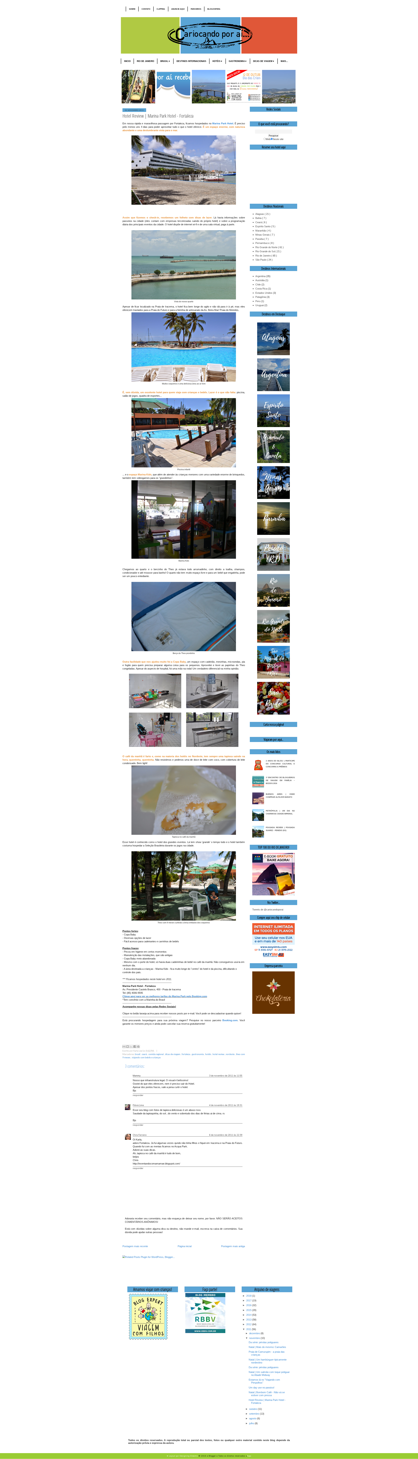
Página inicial (185, 1246)
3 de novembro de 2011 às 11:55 (225, 1075)
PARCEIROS (196, 9)
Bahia (258, 218)
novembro (255, 1338)
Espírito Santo (263, 226)
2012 (249, 1324)
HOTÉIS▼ (217, 61)
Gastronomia (198, 1054)
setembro (254, 1413)
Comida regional (156, 1054)
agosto (253, 1418)
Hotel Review (219, 1054)
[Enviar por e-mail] (124, 1046)
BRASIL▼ (165, 61)
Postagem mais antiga (233, 1246)
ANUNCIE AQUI (178, 9)
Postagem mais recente (135, 1246)
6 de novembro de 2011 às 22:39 (225, 1135)
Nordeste (230, 1054)
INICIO (127, 61)
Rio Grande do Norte (266, 247)
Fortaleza (186, 1054)
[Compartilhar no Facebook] (134, 1046)
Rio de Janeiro (263, 255)
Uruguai (259, 305)
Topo (249, 1456)
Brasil (138, 1054)
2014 (249, 1314)
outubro (253, 1409)
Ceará (144, 1054)
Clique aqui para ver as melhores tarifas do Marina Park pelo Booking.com (164, 996)
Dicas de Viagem (173, 1054)
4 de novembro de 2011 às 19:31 (225, 1105)
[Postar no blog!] (127, 1046)
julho (252, 1423)
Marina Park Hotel (222, 123)
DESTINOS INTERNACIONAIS (191, 61)
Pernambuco (262, 243)
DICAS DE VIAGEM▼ (263, 61)
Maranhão (261, 230)
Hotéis (208, 1054)
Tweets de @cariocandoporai (267, 909)
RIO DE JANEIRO (145, 61)
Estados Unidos (263, 292)
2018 (249, 1295)
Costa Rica (261, 288)
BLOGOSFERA (213, 9)
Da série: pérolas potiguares (264, 1342)
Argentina (260, 276)
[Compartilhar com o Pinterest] (138, 1046)
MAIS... (284, 61)
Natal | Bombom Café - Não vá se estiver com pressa (267, 1394)
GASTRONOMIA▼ (238, 61)
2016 (249, 1305)
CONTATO (146, 9)
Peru (257, 301)
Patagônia (260, 297)
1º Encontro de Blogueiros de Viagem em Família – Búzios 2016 (280, 780)
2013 (249, 1319)
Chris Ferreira (139, 1135)
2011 (249, 1329)
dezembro (255, 1333)
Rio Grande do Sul (265, 251)
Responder (138, 1095)
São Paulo (261, 259)
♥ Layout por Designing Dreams (182, 1456)
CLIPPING (161, 9)
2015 (249, 1310)
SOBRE (132, 9)
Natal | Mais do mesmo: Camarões (267, 1347)
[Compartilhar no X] (131, 1046)
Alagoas (260, 214)
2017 (249, 1300)
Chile (258, 284)
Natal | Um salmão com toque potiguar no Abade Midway (269, 1373)
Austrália (260, 280)
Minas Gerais (262, 234)
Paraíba (259, 239)
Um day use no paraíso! (261, 1387)
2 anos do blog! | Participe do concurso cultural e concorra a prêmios (280, 764)
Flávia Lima (138, 1105)
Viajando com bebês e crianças (146, 1057)
